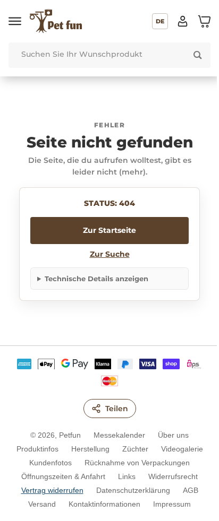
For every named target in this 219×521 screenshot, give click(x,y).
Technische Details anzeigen (96, 278)
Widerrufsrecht (169, 476)
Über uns (169, 435)
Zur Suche (110, 254)
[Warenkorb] (204, 21)
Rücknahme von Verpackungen (133, 462)
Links (123, 476)
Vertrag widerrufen (48, 490)
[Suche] (197, 55)
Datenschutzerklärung (129, 490)
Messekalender (115, 435)
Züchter (131, 449)
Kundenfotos (47, 462)
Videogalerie (178, 449)
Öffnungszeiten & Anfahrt (60, 476)
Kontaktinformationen (101, 504)
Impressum (168, 504)
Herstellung (86, 449)
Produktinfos (33, 449)
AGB (186, 490)
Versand (38, 504)
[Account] (182, 21)
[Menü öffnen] (15, 21)
